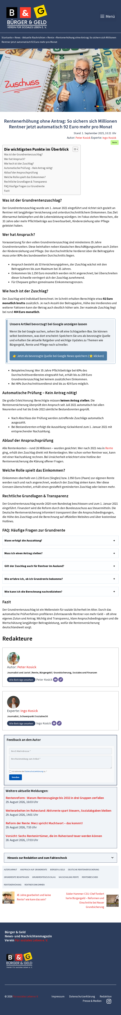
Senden (15, 777)
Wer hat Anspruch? (14, 159)
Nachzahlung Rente (69, 877)
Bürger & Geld (57, 869)
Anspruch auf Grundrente (33, 869)
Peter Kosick (83, 137)
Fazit (7, 190)
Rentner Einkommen (35, 884)
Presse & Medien (92, 1001)
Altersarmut (10, 869)
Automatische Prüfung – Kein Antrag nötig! (28, 168)
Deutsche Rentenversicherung (83, 869)
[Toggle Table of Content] (73, 149)
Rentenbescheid (90, 877)
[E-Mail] (55, 679)
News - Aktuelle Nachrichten (30, 37)
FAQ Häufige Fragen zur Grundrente (24, 186)
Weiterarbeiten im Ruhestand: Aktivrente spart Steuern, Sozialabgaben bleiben (58, 810)
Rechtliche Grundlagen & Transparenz (25, 181)
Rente (50, 37)
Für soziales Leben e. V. (31, 940)
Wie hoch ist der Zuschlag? (19, 163)
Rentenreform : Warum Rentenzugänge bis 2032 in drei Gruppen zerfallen (55, 798)
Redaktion (106, 996)
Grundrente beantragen (16, 877)
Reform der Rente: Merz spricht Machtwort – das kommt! (44, 823)
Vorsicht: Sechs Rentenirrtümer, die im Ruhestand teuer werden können (54, 836)
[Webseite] (60, 679)
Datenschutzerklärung (34, 771)
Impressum (58, 996)
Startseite (7, 37)
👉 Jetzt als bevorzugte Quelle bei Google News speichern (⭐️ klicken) (58, 356)
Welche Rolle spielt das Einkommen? (25, 177)
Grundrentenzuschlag (44, 877)
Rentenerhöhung (12, 884)
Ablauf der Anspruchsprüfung (21, 172)
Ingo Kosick (109, 137)
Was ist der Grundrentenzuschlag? (23, 154)
